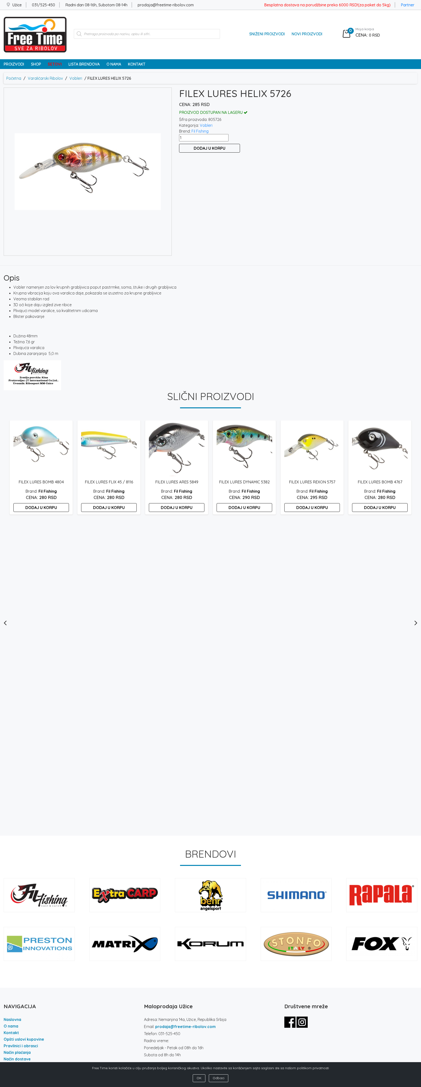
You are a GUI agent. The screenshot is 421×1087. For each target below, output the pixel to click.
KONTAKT (136, 64)
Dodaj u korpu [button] (41, 507)
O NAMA (113, 64)
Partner (407, 4)
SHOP (36, 64)
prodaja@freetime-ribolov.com (185, 1026)
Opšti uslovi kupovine (24, 1039)
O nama (11, 1026)
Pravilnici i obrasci (21, 1045)
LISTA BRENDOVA (84, 64)
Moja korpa (364, 29)
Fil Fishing (200, 131)
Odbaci (218, 1078)
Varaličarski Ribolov (45, 78)
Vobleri (75, 78)
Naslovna (12, 1019)
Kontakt (11, 1032)
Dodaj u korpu (209, 148)
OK (199, 1078)
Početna (13, 78)
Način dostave (17, 1059)
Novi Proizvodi (307, 33)
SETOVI (55, 64)
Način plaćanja (17, 1052)
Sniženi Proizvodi (267, 33)
